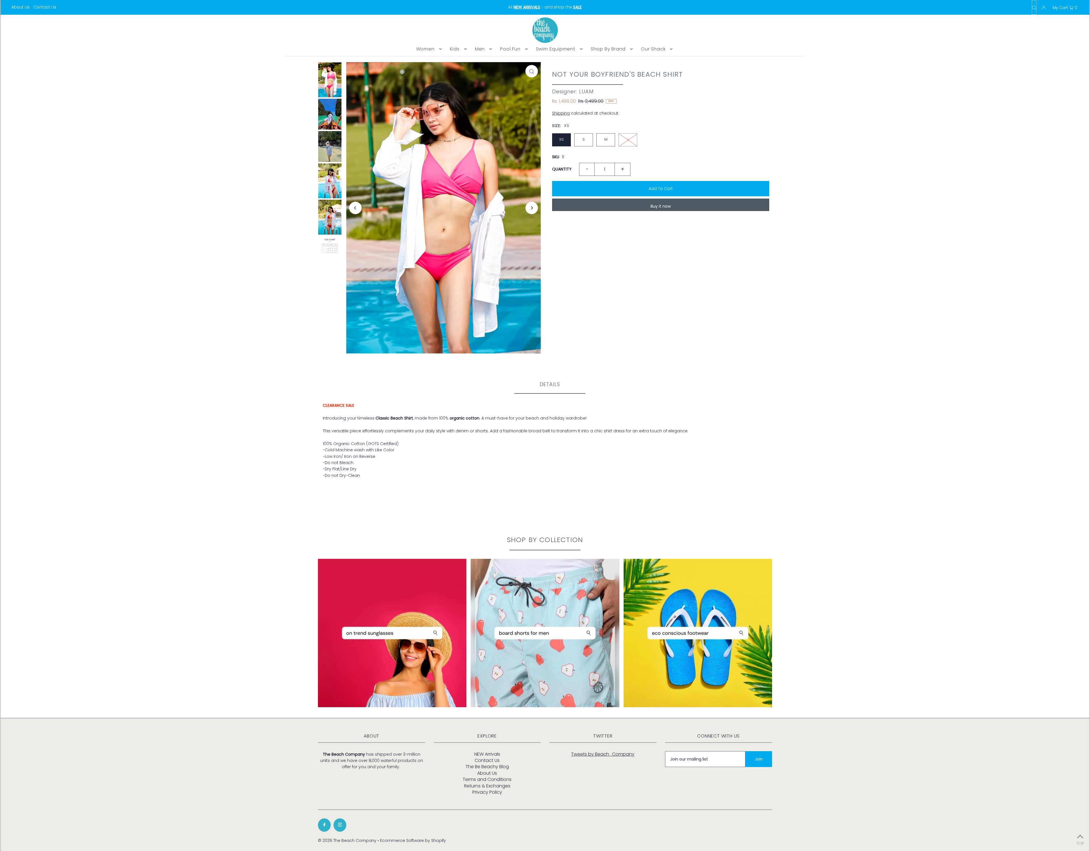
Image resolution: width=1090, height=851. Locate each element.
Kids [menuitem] (455, 49)
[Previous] (355, 208)
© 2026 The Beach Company (347, 840)
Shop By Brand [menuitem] (608, 49)
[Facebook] (324, 825)
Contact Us (44, 7)
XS (561, 139)
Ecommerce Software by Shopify (413, 840)
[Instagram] (340, 825)
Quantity (562, 169)
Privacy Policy (487, 792)
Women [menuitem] (425, 49)
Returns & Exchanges (487, 786)
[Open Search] (1034, 7)
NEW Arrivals (487, 754)
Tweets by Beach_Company (602, 754)
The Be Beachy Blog (487, 766)
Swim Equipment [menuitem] (555, 49)
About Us (20, 7)
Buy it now (661, 206)
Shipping (561, 113)
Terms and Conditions (487, 779)
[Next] (531, 208)
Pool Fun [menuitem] (510, 49)
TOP (1080, 843)
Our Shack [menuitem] (653, 49)
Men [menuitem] (480, 49)
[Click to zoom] (531, 71)
